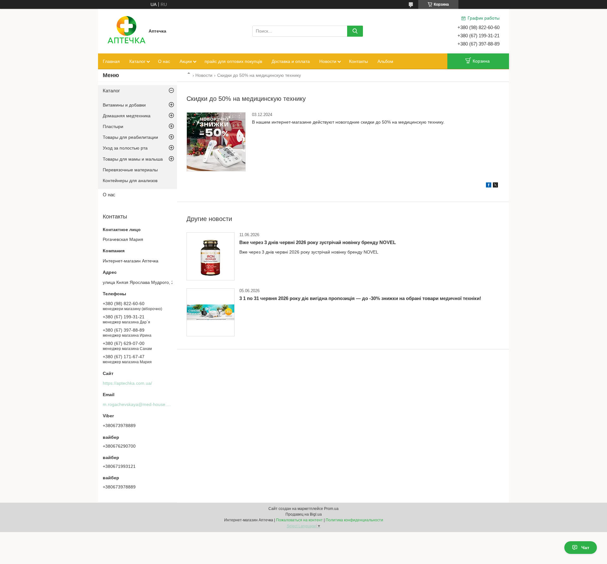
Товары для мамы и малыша (133, 159)
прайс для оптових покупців (233, 61)
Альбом (385, 61)
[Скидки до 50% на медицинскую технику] (216, 141)
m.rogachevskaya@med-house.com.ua (142, 404)
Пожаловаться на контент (299, 520)
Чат (585, 547)
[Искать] (355, 31)
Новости (327, 61)
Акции (186, 61)
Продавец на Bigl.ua (303, 514)
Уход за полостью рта (125, 147)
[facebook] (488, 185)
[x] (495, 185)
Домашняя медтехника (126, 115)
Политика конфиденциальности (354, 520)
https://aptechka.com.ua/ (127, 383)
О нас (164, 61)
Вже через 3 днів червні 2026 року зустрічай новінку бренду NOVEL (317, 242)
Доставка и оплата (291, 61)
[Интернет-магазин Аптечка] (126, 30)
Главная (111, 61)
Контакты (358, 61)
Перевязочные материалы (130, 169)
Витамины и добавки (124, 104)
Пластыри (113, 126)
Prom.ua (331, 508)
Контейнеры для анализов (130, 180)
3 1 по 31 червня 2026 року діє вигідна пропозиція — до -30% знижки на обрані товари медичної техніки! (360, 298)
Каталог (137, 61)
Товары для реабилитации (130, 137)
